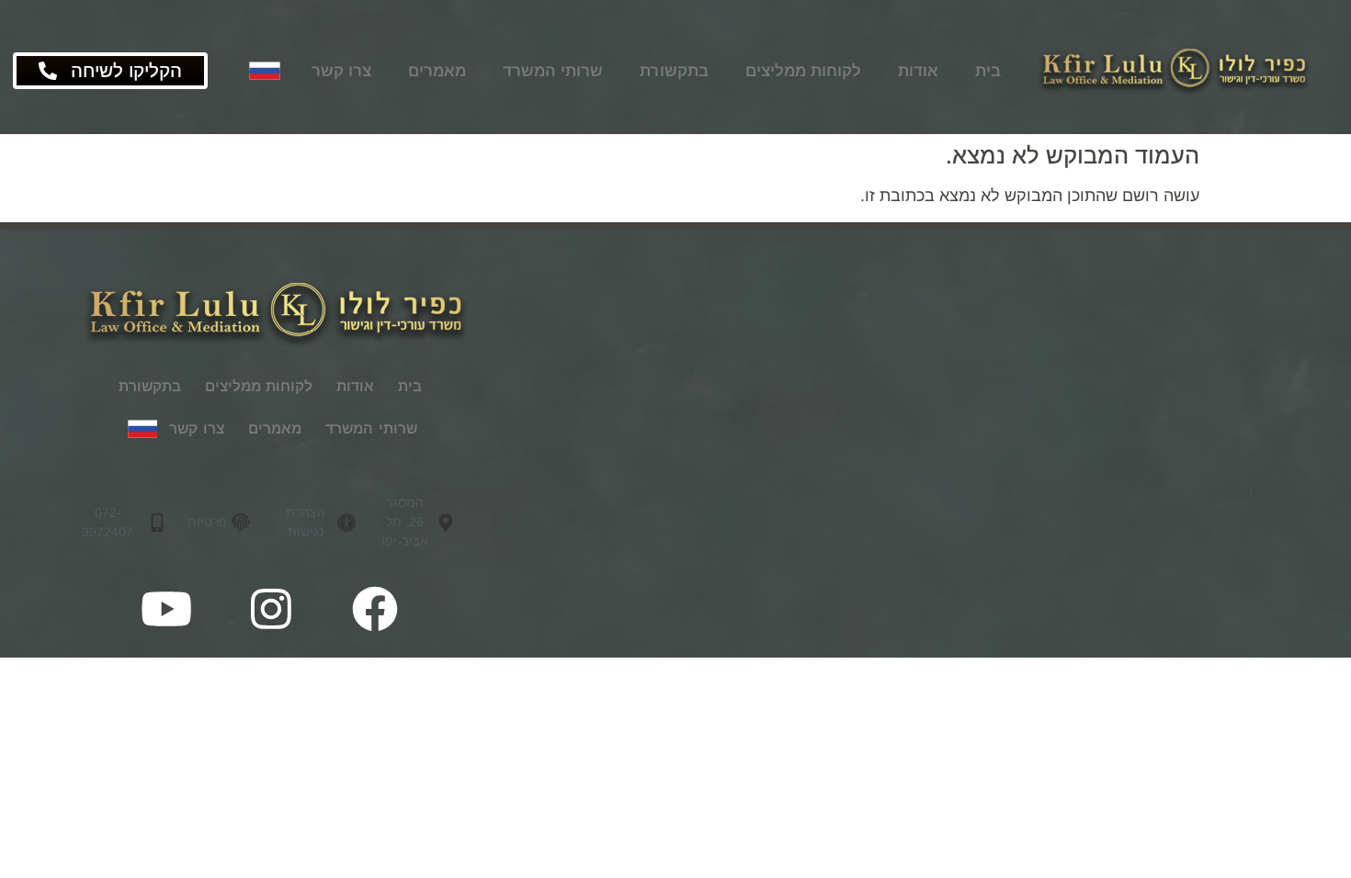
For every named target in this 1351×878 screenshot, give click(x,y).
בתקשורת (674, 71)
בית (988, 71)
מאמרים (437, 71)
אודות (918, 71)
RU (263, 71)
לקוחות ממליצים (803, 71)
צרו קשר (341, 71)
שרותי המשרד (553, 71)
